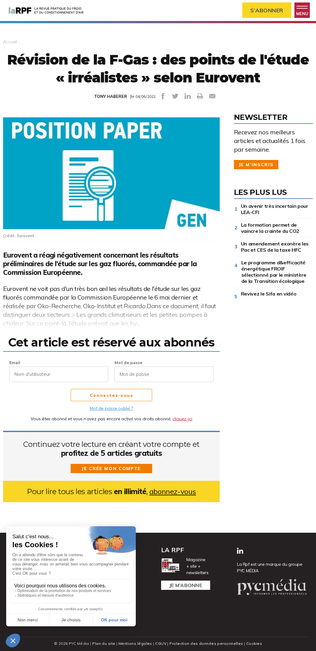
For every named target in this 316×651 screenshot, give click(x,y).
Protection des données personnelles (206, 643)
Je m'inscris (256, 164)
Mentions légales (135, 643)
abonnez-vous (172, 491)
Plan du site (103, 643)
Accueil (10, 41)
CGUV (160, 643)
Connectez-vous (111, 395)
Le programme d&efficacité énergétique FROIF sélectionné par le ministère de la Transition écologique (274, 271)
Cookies (254, 643)
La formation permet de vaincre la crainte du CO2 (270, 228)
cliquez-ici (182, 418)
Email (14, 362)
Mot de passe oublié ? (111, 408)
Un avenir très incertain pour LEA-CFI (274, 209)
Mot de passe (128, 362)
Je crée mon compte (111, 468)
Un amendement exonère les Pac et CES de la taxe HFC (275, 247)
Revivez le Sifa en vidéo (270, 294)
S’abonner (266, 10)
